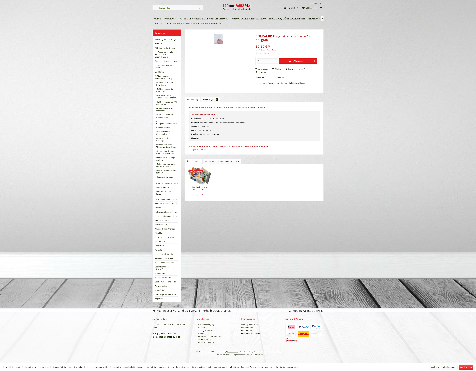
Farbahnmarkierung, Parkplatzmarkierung (165, 152)
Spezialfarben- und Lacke (165, 282)
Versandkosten (232, 352)
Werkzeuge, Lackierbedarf (166, 294)
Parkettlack (159, 246)
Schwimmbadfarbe (163, 277)
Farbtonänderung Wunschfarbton (199, 188)
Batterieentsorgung (206, 324)
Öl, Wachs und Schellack (165, 237)
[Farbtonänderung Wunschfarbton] (199, 176)
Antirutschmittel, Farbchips (163, 192)
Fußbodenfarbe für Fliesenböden (164, 109)
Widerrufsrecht (204, 339)
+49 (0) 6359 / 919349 (164, 333)
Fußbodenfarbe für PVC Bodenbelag (166, 103)
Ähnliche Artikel (193, 161)
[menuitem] (316, 3)
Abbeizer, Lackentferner (165, 48)
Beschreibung (192, 99)
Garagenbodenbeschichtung (167, 123)
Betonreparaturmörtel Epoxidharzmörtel (166, 165)
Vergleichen (263, 69)
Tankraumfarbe (163, 127)
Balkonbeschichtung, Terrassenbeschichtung (166, 96)
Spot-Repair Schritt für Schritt (164, 66)
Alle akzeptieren (449, 367)
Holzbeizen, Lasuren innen (166, 212)
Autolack (158, 44)
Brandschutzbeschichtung (166, 61)
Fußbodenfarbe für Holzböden (164, 90)
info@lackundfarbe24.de (166, 336)
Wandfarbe (159, 290)
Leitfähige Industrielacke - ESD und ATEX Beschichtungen (166, 54)
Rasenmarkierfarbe (165, 177)
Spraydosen (160, 273)
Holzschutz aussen (163, 220)
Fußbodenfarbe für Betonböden (164, 83)
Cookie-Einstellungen (251, 333)
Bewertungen (210, 99)
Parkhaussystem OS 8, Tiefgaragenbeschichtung (167, 145)
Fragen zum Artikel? (296, 69)
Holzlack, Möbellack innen (166, 203)
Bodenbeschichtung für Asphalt (166, 158)
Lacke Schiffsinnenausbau (166, 216)
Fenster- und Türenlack (164, 254)
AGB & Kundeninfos (206, 342)
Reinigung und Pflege (164, 258)
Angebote (159, 298)
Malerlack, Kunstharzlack (165, 229)
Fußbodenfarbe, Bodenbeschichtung (163, 77)
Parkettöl (158, 250)
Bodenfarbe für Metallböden (163, 133)
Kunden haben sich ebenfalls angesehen (222, 161)
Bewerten (262, 72)
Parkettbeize (160, 241)
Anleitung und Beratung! (165, 39)
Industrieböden (163, 187)
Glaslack (158, 208)
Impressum (247, 330)
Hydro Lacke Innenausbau (166, 199)
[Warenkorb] (321, 7)
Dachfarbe (159, 72)
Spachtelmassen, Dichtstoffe (162, 268)
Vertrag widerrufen (206, 330)
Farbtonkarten (161, 286)
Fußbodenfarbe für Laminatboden (164, 116)
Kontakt (201, 333)
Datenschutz (247, 327)
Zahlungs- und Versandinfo (209, 336)
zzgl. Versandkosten (270, 50)
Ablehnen (435, 367)
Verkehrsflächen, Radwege (163, 139)
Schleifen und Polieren (164, 262)
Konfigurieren (466, 367)
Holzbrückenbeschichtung (167, 183)
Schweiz (201, 327)
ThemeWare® (258, 355)
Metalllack (159, 233)
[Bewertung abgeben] (286, 43)
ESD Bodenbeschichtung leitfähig (167, 171)
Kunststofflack (161, 224)
